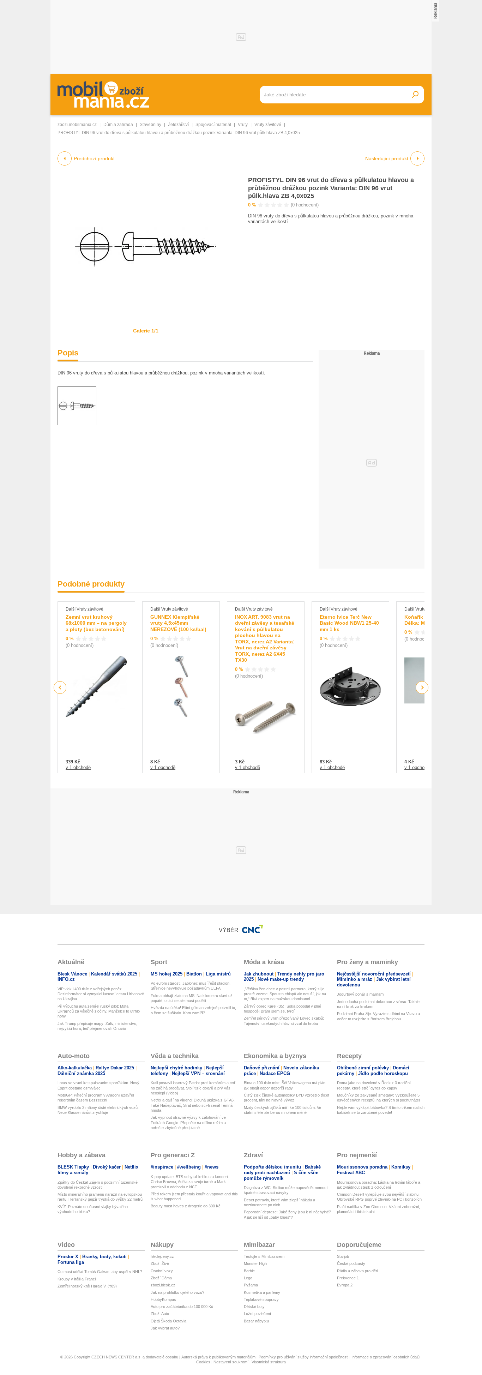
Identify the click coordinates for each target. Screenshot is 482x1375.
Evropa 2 (345, 1285)
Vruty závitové (267, 124)
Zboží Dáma (161, 1278)
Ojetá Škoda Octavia (168, 1321)
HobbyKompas (163, 1299)
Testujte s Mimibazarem (264, 1256)
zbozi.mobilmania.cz (77, 124)
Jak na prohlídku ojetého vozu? (177, 1292)
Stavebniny (150, 124)
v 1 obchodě (78, 767)
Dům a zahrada (118, 124)
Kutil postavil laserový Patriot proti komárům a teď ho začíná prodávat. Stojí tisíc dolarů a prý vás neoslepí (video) (193, 1088)
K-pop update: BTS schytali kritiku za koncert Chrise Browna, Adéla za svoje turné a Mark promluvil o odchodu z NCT (189, 1182)
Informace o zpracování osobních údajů (385, 1357)
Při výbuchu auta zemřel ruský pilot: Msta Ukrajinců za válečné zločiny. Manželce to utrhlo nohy (99, 1011)
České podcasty (351, 1263)
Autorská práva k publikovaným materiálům (218, 1357)
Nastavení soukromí (230, 1362)
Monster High (255, 1263)
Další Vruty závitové (84, 609)
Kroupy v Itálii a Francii (77, 1279)
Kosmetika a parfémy (262, 1292)
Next (422, 688)
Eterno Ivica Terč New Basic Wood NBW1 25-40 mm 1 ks (349, 623)
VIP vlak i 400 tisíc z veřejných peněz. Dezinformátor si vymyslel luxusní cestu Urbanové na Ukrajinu (101, 994)
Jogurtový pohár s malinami (360, 994)
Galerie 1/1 (145, 331)
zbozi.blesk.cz (163, 1285)
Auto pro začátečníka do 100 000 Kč (182, 1306)
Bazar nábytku (256, 1321)
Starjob (343, 1256)
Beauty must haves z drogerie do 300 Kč (186, 1206)
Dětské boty (254, 1306)
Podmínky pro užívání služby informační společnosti (303, 1357)
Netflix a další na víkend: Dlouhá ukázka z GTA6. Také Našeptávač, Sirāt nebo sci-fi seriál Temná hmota (193, 1105)
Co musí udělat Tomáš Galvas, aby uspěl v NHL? (100, 1271)
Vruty (243, 124)
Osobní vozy (162, 1271)
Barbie (249, 1271)
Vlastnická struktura (269, 1362)
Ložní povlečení (257, 1313)
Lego (248, 1278)
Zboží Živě (160, 1263)
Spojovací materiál (213, 124)
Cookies (203, 1362)
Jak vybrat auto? (165, 1328)
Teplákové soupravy (261, 1299)
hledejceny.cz (162, 1256)
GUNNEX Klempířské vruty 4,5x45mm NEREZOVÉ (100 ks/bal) (178, 623)
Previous (60, 687)
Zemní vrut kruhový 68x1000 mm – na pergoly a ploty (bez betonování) (96, 623)
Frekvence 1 (348, 1278)
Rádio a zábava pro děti (357, 1271)
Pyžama (251, 1285)
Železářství (178, 124)
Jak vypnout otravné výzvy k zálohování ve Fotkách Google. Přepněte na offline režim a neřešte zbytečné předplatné (188, 1122)
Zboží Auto (160, 1313)
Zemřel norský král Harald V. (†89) (87, 1286)
